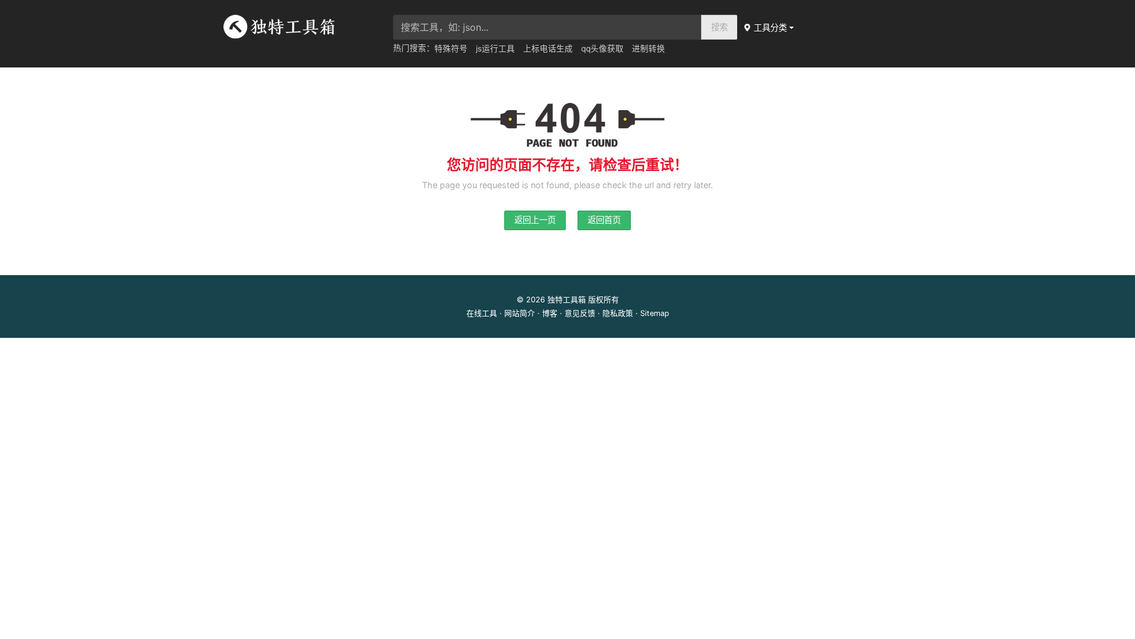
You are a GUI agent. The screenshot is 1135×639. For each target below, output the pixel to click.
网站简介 (519, 313)
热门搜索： (413, 48)
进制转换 (648, 48)
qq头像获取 (602, 48)
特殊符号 (451, 48)
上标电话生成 (548, 48)
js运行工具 (495, 48)
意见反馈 (580, 313)
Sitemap (654, 313)
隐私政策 (617, 313)
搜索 (719, 27)
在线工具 (481, 313)
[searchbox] (547, 27)
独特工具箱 (566, 299)
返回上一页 (535, 220)
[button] (770, 27)
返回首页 (604, 220)
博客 (549, 313)
